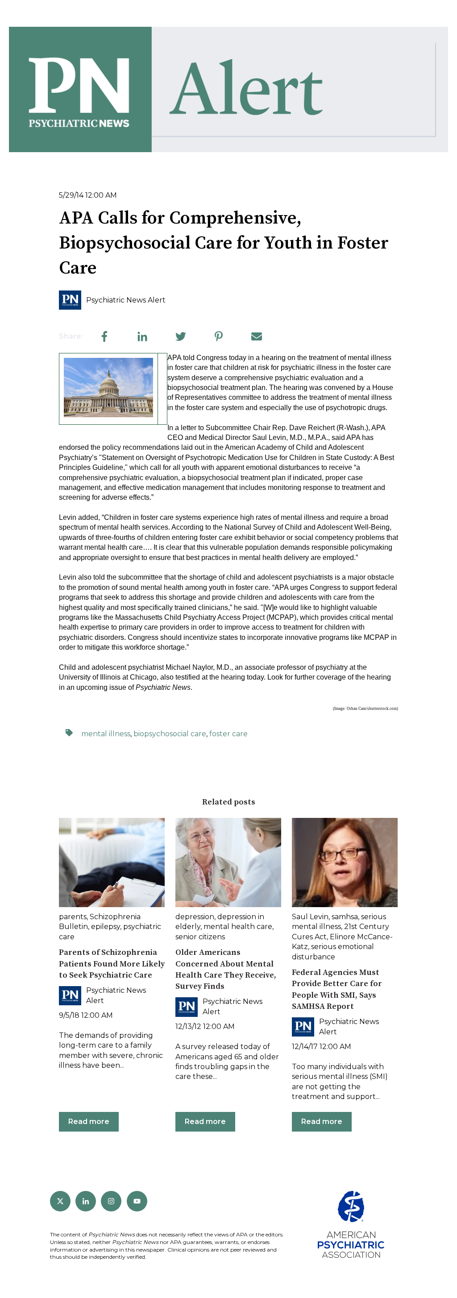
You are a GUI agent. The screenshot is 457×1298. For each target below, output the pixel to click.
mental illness (105, 734)
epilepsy (105, 926)
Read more (88, 1121)
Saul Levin (310, 916)
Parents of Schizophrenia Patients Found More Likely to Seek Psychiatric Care (112, 963)
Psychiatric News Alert (126, 300)
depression (194, 916)
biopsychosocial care (169, 734)
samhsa (345, 916)
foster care (228, 734)
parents (73, 916)
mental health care (238, 926)
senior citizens (200, 937)
